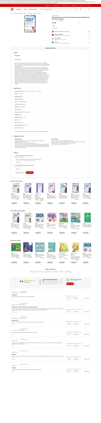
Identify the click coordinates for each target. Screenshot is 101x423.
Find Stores (55, 3)
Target (12, 13)
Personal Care (79, 0)
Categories (18, 9)
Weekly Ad (20, 3)
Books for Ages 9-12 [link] (33, 271)
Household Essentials (66, 0)
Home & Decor (38, 0)
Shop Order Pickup (26, 3)
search (77, 9)
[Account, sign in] (83, 9)
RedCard (46, 3)
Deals (81, 2)
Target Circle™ (48, 5)
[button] (55, 20)
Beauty (74, 0)
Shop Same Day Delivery (35, 3)
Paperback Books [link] (68, 271)
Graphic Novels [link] (55, 271)
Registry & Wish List (74, 5)
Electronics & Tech (32, 2)
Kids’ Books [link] (40, 271)
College (16, 0)
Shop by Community (70, 2)
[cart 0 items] (89, 9)
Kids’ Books (30, 13)
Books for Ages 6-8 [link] (48, 271)
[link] (55, 20)
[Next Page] (90, 194)
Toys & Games (26, 2)
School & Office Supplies (17, 2)
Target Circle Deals (14, 3)
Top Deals (8, 3)
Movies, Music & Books (47, 2)
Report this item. (45, 131)
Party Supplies (55, 2)
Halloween (20, 0)
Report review (86, 298)
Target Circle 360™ (65, 5)
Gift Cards (64, 2)
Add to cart (54, 28)
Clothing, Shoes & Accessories (28, 0)
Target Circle (50, 3)
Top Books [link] (61, 271)
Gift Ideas (60, 2)
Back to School (11, 0)
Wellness (10, 2)
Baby (72, 0)
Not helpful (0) (30, 160)
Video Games (39, 2)
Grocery (60, 0)
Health (7, 2)
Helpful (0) (25, 160)
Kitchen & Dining (44, 0)
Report (34, 160)
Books (25, 13)
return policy (57, 144)
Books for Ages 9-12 (37, 13)
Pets (5, 2)
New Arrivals (89, 2)
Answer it (18, 162)
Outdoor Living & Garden (53, 0)
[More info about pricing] (79, 23)
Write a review (70, 283)
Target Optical (77, 2)
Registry (42, 3)
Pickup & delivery (33, 9)
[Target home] (12, 9)
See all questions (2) (19, 172)
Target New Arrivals (4, 0)
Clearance (85, 2)
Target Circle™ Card (56, 5)
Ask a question (29, 172)
